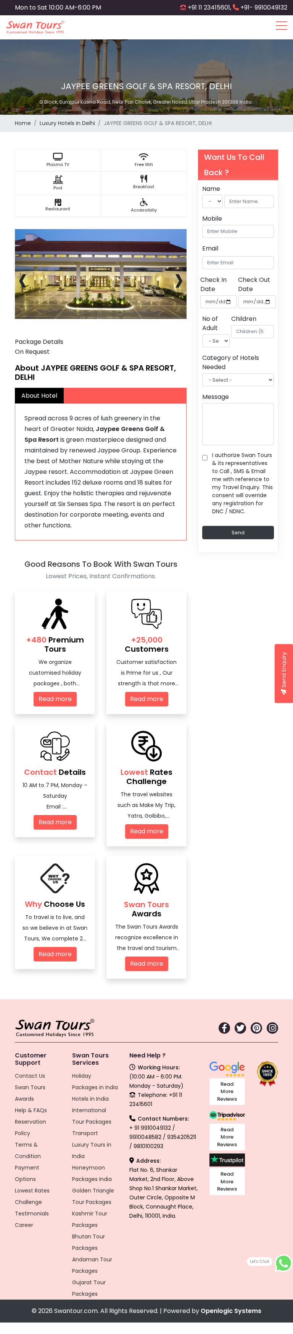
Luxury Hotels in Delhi (67, 123)
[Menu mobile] (281, 27)
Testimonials (32, 1213)
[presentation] (23, 279)
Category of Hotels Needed (230, 362)
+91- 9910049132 (263, 7)
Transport (85, 1133)
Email (210, 248)
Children (243, 318)
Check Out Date (254, 284)
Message (215, 396)
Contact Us (30, 1076)
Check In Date (213, 284)
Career (24, 1225)
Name (211, 188)
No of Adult (210, 323)
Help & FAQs (31, 1110)
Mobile (212, 218)
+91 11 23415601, (209, 7)
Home (23, 123)
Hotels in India (90, 1099)
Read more (55, 699)
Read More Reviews (227, 1091)
